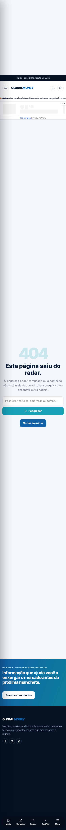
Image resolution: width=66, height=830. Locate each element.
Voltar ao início (33, 423)
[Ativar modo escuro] (53, 88)
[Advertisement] (33, 37)
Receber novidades (19, 695)
